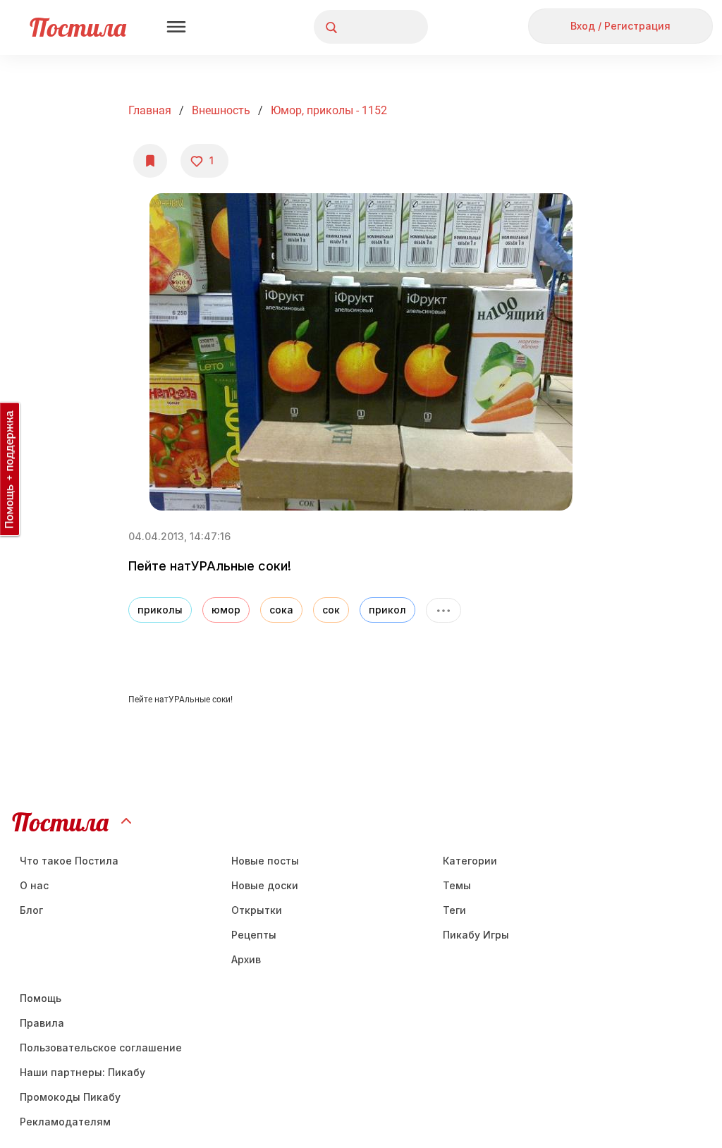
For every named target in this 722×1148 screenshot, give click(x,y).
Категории (470, 861)
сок (331, 610)
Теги (454, 910)
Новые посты (265, 861)
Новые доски (264, 885)
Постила (78, 27)
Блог (31, 910)
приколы (160, 610)
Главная (149, 110)
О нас (34, 885)
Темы (457, 885)
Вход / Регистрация (620, 26)
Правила (42, 1023)
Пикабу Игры (476, 935)
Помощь (40, 998)
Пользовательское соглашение (101, 1048)
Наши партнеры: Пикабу (82, 1072)
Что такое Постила (69, 861)
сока (281, 610)
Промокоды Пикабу (70, 1097)
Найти (364, 27)
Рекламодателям (65, 1122)
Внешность (221, 110)
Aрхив (246, 959)
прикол (387, 610)
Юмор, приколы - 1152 (329, 110)
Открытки (256, 910)
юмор (226, 610)
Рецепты (253, 935)
